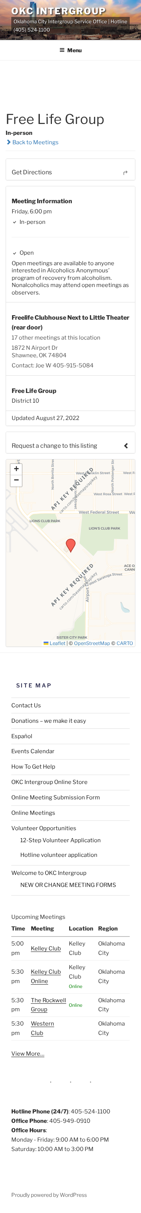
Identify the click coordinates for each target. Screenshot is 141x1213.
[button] (68, 541)
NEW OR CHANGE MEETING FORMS (68, 885)
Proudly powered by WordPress (49, 1195)
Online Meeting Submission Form (55, 797)
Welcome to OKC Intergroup (48, 873)
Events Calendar (33, 751)
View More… (27, 1053)
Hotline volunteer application (58, 855)
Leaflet (57, 643)
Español (21, 736)
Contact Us (26, 705)
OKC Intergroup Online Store (49, 782)
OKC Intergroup (58, 11)
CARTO (125, 643)
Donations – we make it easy (48, 721)
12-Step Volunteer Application (60, 840)
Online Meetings (33, 813)
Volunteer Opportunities (43, 828)
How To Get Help (33, 766)
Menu (74, 50)
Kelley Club (46, 948)
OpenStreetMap (92, 643)
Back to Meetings (35, 142)
